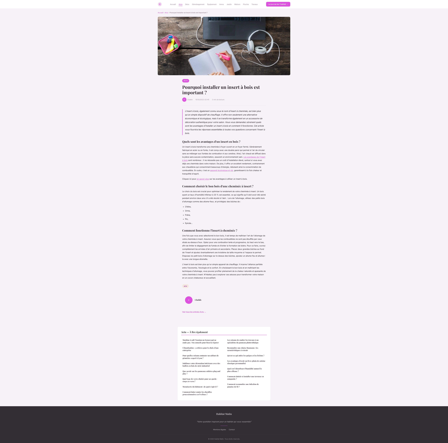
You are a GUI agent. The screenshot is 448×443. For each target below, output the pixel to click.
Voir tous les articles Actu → (194, 312)
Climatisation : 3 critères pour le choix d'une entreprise (201, 349)
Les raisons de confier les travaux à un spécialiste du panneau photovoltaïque (243, 341)
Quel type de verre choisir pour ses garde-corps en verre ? (200, 380)
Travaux (255, 4)
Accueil (173, 4)
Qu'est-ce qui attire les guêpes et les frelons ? (245, 355)
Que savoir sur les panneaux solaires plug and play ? (201, 372)
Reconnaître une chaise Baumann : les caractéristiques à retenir (242, 349)
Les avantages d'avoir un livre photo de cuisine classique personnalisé (246, 362)
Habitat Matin (224, 413)
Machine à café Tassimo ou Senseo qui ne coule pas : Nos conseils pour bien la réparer (201, 341)
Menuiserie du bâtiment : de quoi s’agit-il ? (200, 387)
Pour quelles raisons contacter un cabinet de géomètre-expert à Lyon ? (201, 356)
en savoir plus (203, 179)
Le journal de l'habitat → (278, 4)
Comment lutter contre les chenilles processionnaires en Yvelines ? (197, 393)
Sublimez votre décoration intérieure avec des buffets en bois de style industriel (201, 364)
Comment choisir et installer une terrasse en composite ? (245, 377)
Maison (237, 4)
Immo (221, 4)
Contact (232, 430)
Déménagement (198, 4)
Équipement (212, 4)
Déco (187, 4)
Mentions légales (219, 430)
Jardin (229, 4)
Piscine (246, 4)
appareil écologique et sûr (221, 170)
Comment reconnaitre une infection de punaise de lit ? (243, 385)
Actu (180, 4)
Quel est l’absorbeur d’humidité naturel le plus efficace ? (244, 369)
